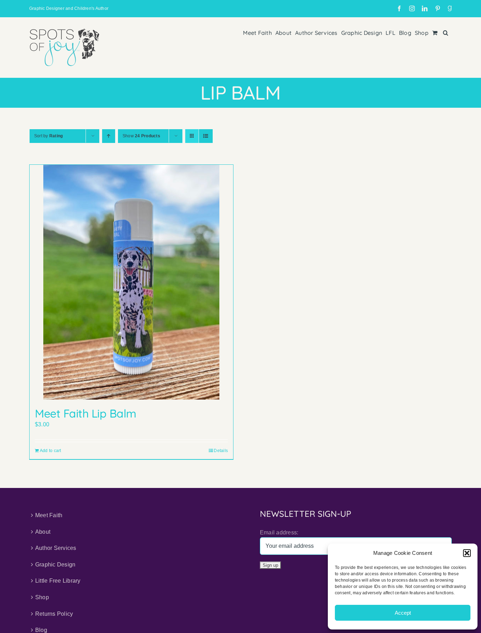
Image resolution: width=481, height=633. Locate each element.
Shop (42, 597)
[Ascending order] (108, 136)
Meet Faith (48, 515)
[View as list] (206, 136)
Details (221, 450)
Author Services (55, 548)
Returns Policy (54, 614)
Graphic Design (55, 565)
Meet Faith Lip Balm (85, 413)
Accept (403, 613)
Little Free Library (58, 581)
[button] (466, 553)
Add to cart (50, 450)
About (42, 532)
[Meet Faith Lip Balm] (131, 282)
